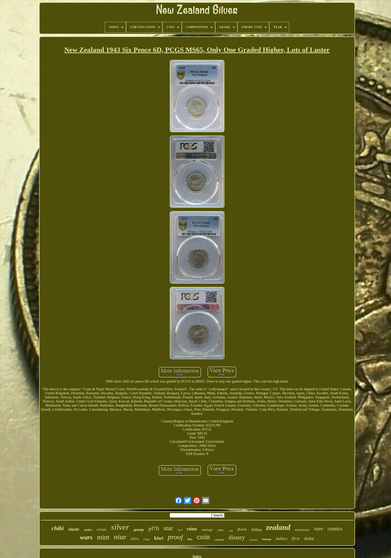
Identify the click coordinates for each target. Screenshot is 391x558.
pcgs (231, 530)
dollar (309, 538)
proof (175, 537)
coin (203, 537)
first (296, 538)
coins (192, 529)
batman (266, 539)
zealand (278, 527)
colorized (219, 539)
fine (190, 539)
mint (103, 537)
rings (146, 539)
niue (120, 537)
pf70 (153, 528)
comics (335, 529)
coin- (220, 530)
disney (237, 537)
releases (254, 539)
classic (73, 529)
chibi (58, 528)
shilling (256, 530)
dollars (281, 538)
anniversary (302, 530)
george (139, 530)
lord (180, 530)
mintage (207, 530)
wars (86, 537)
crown (102, 529)
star (168, 528)
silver (120, 527)
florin (242, 529)
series (88, 530)
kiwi (158, 538)
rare (318, 529)
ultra (135, 538)
